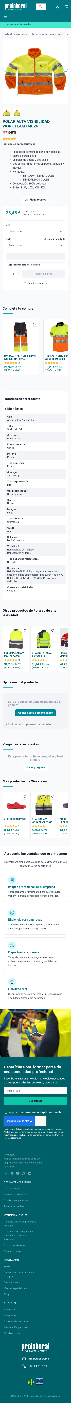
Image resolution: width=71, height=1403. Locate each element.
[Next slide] (65, 71)
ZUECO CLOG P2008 (15, 819)
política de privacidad (52, 1112)
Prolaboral (7, 34)
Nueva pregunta (35, 767)
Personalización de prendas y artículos (20, 1223)
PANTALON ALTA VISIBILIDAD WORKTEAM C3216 (20, 357)
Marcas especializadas (16, 1288)
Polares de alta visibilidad (48, 34)
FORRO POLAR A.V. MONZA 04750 (14, 655)
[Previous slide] (5, 71)
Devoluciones (11, 1282)
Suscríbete (35, 1100)
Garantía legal (11, 1188)
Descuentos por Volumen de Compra (19, 1274)
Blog (6, 1294)
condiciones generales (29, 1112)
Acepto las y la (35, 1112)
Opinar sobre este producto (35, 712)
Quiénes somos (12, 1251)
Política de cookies (14, 1206)
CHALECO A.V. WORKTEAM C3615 (42, 821)
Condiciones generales (16, 1200)
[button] (7, 112)
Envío (7, 1266)
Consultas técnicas (14, 1245)
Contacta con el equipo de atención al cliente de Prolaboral (18, 1235)
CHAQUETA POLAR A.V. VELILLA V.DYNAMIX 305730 (42, 655)
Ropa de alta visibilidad (24, 34)
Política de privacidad (15, 1194)
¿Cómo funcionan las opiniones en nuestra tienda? (28, 724)
